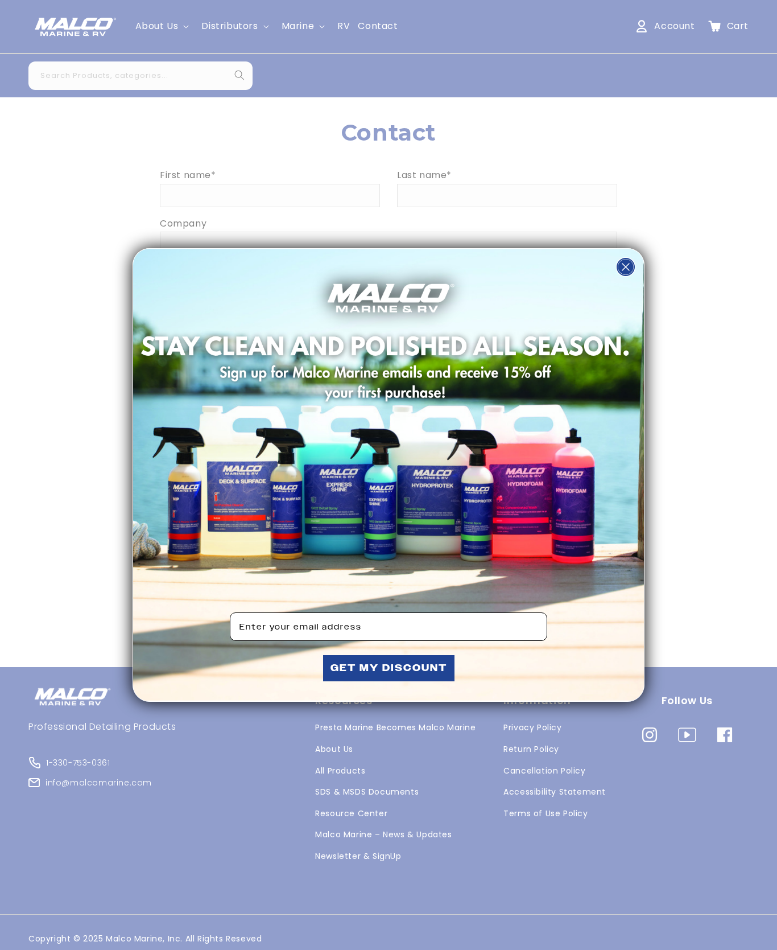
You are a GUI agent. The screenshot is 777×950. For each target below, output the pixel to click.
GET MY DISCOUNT (388, 668)
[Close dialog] (625, 266)
